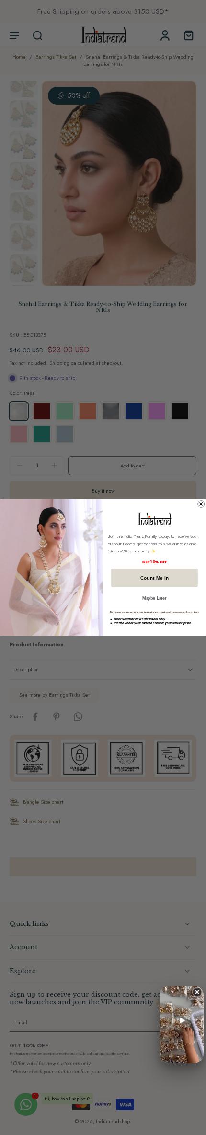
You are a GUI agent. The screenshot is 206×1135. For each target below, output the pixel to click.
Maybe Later (154, 598)
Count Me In (154, 578)
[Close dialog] (201, 503)
